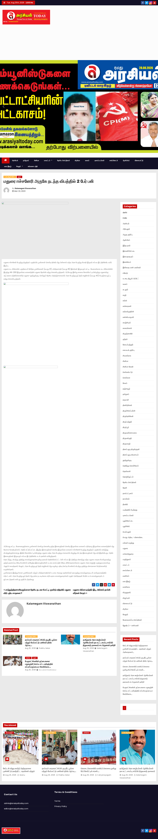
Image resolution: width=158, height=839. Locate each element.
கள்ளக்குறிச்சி (128, 311)
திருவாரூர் (126, 443)
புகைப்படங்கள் (99, 160)
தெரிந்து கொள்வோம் (131, 465)
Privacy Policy (60, 806)
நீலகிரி (125, 504)
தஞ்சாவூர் (126, 388)
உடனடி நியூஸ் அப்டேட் (10, 177)
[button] (3, 106)
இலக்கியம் (127, 262)
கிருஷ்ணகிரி (128, 333)
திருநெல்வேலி (128, 416)
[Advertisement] (79, 42)
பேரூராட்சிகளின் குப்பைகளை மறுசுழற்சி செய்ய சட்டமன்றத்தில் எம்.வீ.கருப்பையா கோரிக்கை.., (39, 664)
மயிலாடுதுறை (128, 554)
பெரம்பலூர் (127, 532)
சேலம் (125, 383)
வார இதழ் (7, 166)
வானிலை (126, 587)
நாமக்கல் (126, 499)
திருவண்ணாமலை (130, 433)
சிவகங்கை (127, 355)
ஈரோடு (125, 273)
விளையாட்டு (139, 160)
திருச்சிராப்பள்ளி (129, 410)
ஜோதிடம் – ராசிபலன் (131, 625)
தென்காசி (127, 471)
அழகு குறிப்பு (128, 234)
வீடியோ (77, 160)
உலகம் (87, 160)
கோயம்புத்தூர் (128, 344)
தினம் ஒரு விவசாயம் (131, 454)
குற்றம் (125, 339)
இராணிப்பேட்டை (129, 251)
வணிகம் (126, 576)
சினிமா (36, 160)
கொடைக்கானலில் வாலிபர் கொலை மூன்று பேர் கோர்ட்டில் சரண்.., (98, 770)
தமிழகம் (26, 160)
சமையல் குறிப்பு (129, 350)
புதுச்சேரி (126, 526)
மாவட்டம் (47, 160)
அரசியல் (15, 160)
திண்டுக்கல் (127, 405)
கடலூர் (125, 289)
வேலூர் (125, 614)
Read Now (79, 106)
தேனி (125, 487)
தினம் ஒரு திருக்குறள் (131, 449)
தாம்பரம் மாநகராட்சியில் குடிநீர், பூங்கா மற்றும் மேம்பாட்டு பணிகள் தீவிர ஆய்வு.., (41, 643)
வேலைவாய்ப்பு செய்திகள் (132, 620)
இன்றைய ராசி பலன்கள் (132, 267)
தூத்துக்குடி (127, 460)
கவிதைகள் (127, 306)
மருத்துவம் (127, 559)
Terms (57, 801)
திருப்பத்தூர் (127, 421)
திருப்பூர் (126, 427)
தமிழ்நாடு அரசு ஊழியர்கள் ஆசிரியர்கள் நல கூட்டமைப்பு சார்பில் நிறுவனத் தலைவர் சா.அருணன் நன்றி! (99, 643)
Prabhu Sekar (44, 648)
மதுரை (19, 177)
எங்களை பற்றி (33, 166)
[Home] (5, 160)
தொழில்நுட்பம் (128, 476)
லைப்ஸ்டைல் (114, 160)
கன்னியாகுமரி (128, 317)
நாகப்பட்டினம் (128, 493)
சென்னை (126, 377)
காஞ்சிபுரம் (127, 322)
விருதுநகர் (127, 592)
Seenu (22, 775)
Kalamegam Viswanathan (25, 188)
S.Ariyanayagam (104, 775)
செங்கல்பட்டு (128, 372)
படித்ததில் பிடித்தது (130, 510)
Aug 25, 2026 (30, 648)
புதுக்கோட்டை (128, 521)
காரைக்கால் (127, 328)
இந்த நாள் (126, 245)
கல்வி (125, 300)
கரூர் (124, 295)
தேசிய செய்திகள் (63, 160)
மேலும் (18, 166)
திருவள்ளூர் (127, 438)
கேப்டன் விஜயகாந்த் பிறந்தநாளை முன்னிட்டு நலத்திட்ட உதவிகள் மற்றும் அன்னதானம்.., (137, 649)
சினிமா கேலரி (128, 366)
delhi (125, 212)
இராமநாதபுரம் (128, 256)
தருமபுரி (126, 399)
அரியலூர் (126, 229)
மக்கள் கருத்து (128, 543)
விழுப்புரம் (126, 598)
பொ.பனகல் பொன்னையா (47, 670)
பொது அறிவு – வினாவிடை (133, 537)
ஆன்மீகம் (126, 160)
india (125, 218)
